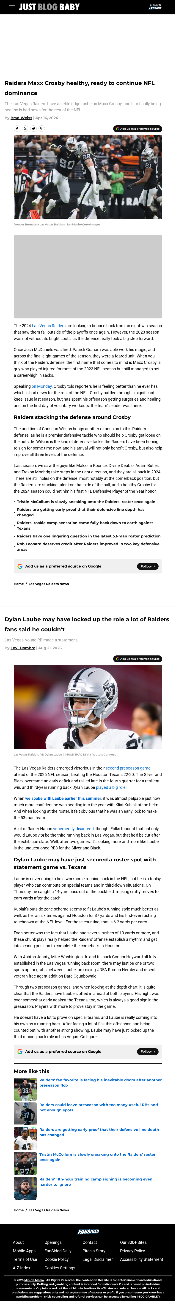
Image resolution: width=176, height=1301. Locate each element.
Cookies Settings (59, 1267)
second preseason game (128, 768)
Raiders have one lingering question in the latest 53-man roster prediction (89, 536)
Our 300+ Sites (133, 1242)
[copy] (41, 128)
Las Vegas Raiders (49, 325)
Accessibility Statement (141, 1259)
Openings (53, 1242)
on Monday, (42, 386)
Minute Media (34, 1280)
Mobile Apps (24, 1250)
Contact (89, 1242)
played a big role (111, 787)
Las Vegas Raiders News (49, 584)
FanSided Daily (58, 1250)
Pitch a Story (93, 1250)
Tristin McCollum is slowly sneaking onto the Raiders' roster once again (86, 502)
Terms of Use (25, 1259)
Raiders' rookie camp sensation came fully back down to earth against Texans (85, 526)
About (18, 1242)
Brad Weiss (21, 118)
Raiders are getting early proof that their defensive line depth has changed (81, 512)
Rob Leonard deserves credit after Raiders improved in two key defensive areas (88, 547)
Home (19, 584)
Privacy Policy (132, 1250)
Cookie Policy (56, 1259)
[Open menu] (12, 7)
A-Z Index (21, 1267)
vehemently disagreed (73, 828)
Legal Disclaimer (97, 1259)
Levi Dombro (23, 648)
